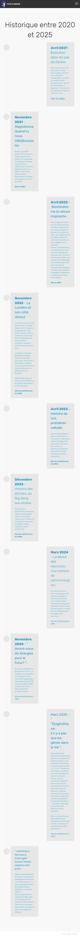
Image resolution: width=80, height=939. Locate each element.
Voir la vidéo (58, 98)
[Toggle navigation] (76, 3)
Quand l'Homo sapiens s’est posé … (23, 865)
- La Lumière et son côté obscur (23, 307)
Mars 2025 (59, 714)
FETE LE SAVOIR (13, 4)
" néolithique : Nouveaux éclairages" (23, 855)
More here (75, 934)
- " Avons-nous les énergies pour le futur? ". (24, 653)
